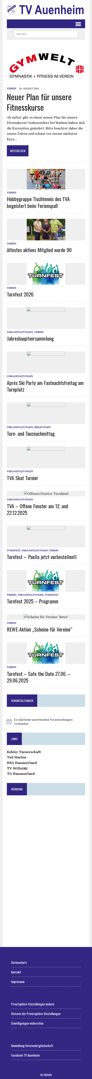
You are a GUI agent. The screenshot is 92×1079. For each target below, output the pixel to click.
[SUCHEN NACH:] (46, 33)
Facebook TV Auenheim (25, 1055)
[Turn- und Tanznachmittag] (46, 421)
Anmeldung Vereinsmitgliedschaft (32, 1045)
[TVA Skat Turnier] (46, 465)
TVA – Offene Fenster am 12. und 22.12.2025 (37, 509)
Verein (11, 88)
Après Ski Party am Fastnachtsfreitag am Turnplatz (45, 386)
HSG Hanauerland (22, 762)
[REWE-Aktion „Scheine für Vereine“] (46, 616)
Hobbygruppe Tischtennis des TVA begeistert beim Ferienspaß (38, 202)
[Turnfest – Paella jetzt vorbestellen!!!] (46, 544)
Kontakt (16, 972)
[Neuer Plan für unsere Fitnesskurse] (46, 82)
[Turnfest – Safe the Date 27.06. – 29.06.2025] (46, 661)
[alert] (46, 721)
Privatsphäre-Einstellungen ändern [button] (32, 1004)
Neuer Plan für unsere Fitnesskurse (39, 102)
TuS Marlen (16, 757)
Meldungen (42, 427)
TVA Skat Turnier (22, 478)
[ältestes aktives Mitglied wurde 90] (46, 237)
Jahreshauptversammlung (30, 338)
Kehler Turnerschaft (24, 751)
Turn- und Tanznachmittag (31, 433)
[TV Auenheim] (46, 9)
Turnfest (13, 550)
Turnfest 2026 (20, 294)
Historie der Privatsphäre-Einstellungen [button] (36, 1013)
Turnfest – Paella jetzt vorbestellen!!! (42, 557)
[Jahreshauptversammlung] (46, 326)
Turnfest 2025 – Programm (32, 601)
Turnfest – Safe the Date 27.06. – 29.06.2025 (39, 677)
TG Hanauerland (21, 773)
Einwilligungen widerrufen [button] (27, 1023)
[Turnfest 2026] (46, 281)
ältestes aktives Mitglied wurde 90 (39, 250)
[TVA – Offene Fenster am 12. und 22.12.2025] (46, 493)
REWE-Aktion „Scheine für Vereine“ (39, 629)
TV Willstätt (17, 768)
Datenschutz (19, 962)
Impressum (17, 981)
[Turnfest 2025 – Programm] (46, 588)
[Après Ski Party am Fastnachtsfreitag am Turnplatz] (46, 370)
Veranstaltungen (20, 332)
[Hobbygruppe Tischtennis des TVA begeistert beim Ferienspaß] (46, 186)
